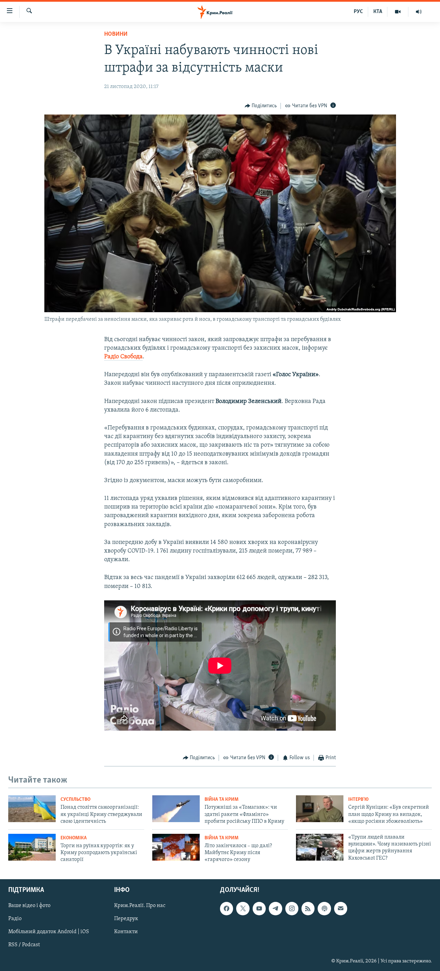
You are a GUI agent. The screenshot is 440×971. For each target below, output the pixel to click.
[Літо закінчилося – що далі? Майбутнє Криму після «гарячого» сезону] (176, 847)
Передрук (126, 918)
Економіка (73, 838)
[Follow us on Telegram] (275, 908)
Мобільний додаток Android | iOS (48, 932)
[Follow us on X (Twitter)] (242, 908)
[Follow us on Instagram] (291, 908)
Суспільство (75, 799)
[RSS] (308, 908)
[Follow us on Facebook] (226, 908)
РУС (358, 11)
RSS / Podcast (24, 945)
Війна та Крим (222, 799)
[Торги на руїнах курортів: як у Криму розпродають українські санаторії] (32, 847)
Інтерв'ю (358, 799)
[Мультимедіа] (397, 12)
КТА (377, 11)
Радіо (15, 918)
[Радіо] (418, 12)
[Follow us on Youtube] (259, 908)
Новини (116, 34)
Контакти (126, 932)
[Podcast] (324, 908)
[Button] (261, 105)
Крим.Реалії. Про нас (139, 905)
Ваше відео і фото (29, 905)
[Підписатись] (340, 908)
